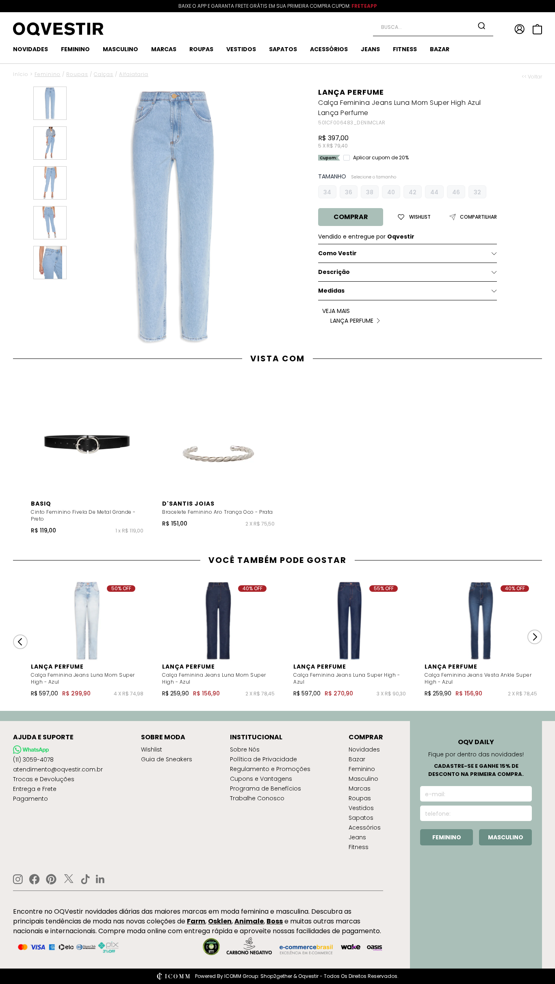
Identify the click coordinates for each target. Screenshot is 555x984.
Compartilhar (478, 217)
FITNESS (405, 49)
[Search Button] (481, 25)
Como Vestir (337, 253)
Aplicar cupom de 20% (381, 157)
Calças (103, 74)
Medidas (331, 291)
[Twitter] (69, 879)
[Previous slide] (20, 641)
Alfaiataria (133, 74)
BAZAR (439, 49)
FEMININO (75, 49)
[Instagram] (18, 879)
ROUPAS (201, 49)
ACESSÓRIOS (329, 49)
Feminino (48, 74)
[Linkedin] (100, 879)
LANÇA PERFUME (351, 92)
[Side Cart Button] (537, 29)
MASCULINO (120, 49)
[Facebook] (34, 879)
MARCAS (163, 49)
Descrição (334, 272)
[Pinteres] (51, 879)
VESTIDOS (241, 49)
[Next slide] (534, 637)
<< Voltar (532, 77)
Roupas (77, 74)
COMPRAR (351, 217)
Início (20, 74)
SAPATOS (283, 49)
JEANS (370, 49)
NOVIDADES (30, 49)
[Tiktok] (85, 879)
